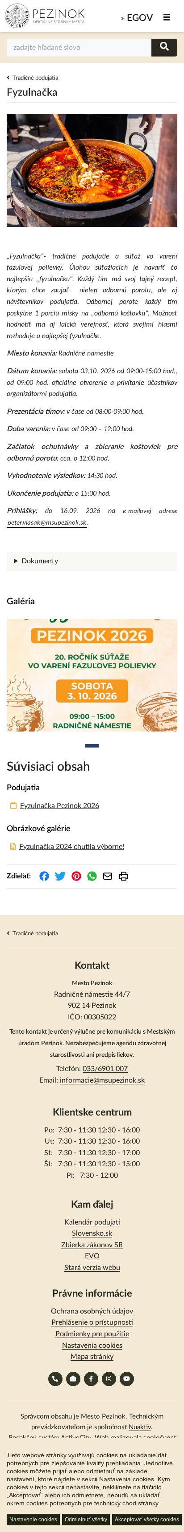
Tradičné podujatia (35, 78)
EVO (92, 1256)
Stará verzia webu (92, 1267)
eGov (140, 18)
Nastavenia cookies (92, 1345)
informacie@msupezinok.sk (102, 1080)
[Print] (124, 876)
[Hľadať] (164, 47)
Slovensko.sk (92, 1233)
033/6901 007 (105, 1068)
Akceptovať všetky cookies (147, 1519)
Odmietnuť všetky (86, 1519)
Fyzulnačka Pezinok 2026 (59, 805)
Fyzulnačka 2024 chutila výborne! (71, 846)
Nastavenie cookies (33, 1519)
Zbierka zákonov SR (92, 1245)
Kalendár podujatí (92, 1222)
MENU (167, 17)
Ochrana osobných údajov (92, 1311)
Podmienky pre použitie (92, 1334)
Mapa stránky (92, 1356)
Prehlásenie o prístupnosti (92, 1322)
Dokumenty (39, 561)
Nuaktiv (140, 1427)
